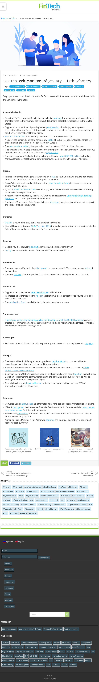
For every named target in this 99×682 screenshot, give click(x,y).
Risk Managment (67, 509)
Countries (6, 557)
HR (32, 500)
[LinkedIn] (49, 675)
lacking (88, 268)
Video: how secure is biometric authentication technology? (18, 473)
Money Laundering (11, 504)
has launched (26, 403)
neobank (57, 118)
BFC (54, 679)
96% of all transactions (25, 189)
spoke (50, 139)
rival (53, 176)
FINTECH (7, 500)
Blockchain (73, 487)
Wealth (31, 90)
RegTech (18, 509)
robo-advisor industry (20, 146)
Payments (79, 87)
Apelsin (39, 295)
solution (78, 374)
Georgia (8, 576)
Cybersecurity (83, 491)
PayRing (89, 343)
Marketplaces (83, 500)
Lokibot (17, 274)
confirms (50, 420)
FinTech (11, 18)
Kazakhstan (9, 582)
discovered (41, 268)
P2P (90, 504)
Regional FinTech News (53, 629)
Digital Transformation (50, 496)
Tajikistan (8, 600)
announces (22, 413)
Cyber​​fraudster (10, 496)
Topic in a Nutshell (71, 629)
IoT (63, 500)
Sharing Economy (83, 509)
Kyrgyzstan (9, 588)
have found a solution (59, 183)
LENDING (71, 500)
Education (66, 496)
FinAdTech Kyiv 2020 (41, 226)
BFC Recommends (9, 629)
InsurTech (54, 500)
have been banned (39, 292)
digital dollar (52, 152)
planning (33, 246)
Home (4, 18)
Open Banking (59, 504)
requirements (58, 361)
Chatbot (84, 487)
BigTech (63, 487)
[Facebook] (47, 675)
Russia (7, 594)
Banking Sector (50, 487)
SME (5, 513)
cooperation (53, 127)
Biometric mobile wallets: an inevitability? (81, 473)
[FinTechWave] (52, 675)
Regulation (9, 90)
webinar (33, 513)
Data (21, 496)
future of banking (21, 500)
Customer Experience (65, 491)
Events (90, 496)
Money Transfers (49, 87)
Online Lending (66, 87)
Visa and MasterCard (15, 136)
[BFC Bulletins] (49, 6)
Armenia (8, 564)
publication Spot (17, 302)
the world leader (33, 383)
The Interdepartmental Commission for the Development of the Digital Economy (44, 320)
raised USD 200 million (69, 156)
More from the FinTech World (30, 629)
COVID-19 (20, 491)
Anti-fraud (18, 487)
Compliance (8, 491)
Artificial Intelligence (33, 487)
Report (40, 509)
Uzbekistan (9, 606)
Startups (21, 90)
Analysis (7, 487)
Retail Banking (51, 509)
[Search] (67, 614)
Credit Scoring (33, 491)
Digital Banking (33, 87)
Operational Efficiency (77, 504)
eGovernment (78, 496)
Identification (42, 500)
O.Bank (8, 222)
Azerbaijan (9, 570)
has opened (18, 407)
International (32, 75)
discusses (54, 202)
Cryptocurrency (17, 87)
